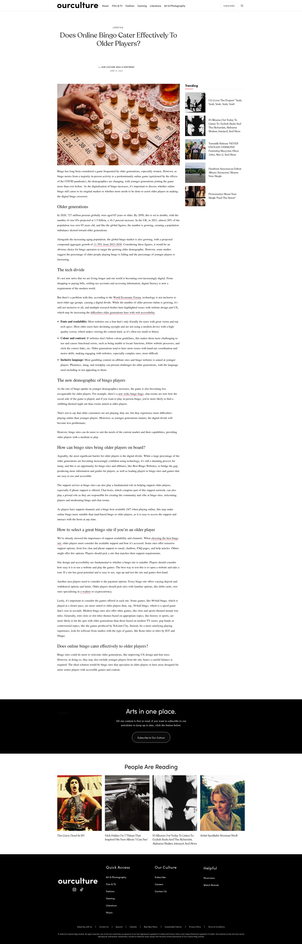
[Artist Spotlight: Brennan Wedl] (222, 803)
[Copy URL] (135, 58)
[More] (142, 58)
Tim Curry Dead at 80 (70, 835)
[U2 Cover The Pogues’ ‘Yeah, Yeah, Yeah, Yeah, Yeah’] (195, 102)
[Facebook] (113, 58)
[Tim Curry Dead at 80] (79, 803)
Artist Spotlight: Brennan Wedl (218, 835)
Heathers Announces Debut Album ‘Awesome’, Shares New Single (225, 173)
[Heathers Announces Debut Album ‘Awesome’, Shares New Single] (195, 173)
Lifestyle (118, 27)
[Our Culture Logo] (77, 5)
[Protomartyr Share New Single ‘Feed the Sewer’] (195, 196)
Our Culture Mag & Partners (117, 67)
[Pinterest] (120, 58)
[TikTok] (81, 890)
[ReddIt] (128, 58)
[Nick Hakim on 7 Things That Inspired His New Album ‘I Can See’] (127, 803)
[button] (242, 5)
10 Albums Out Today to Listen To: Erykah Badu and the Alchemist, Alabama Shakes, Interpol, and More (175, 839)
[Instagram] (74, 890)
